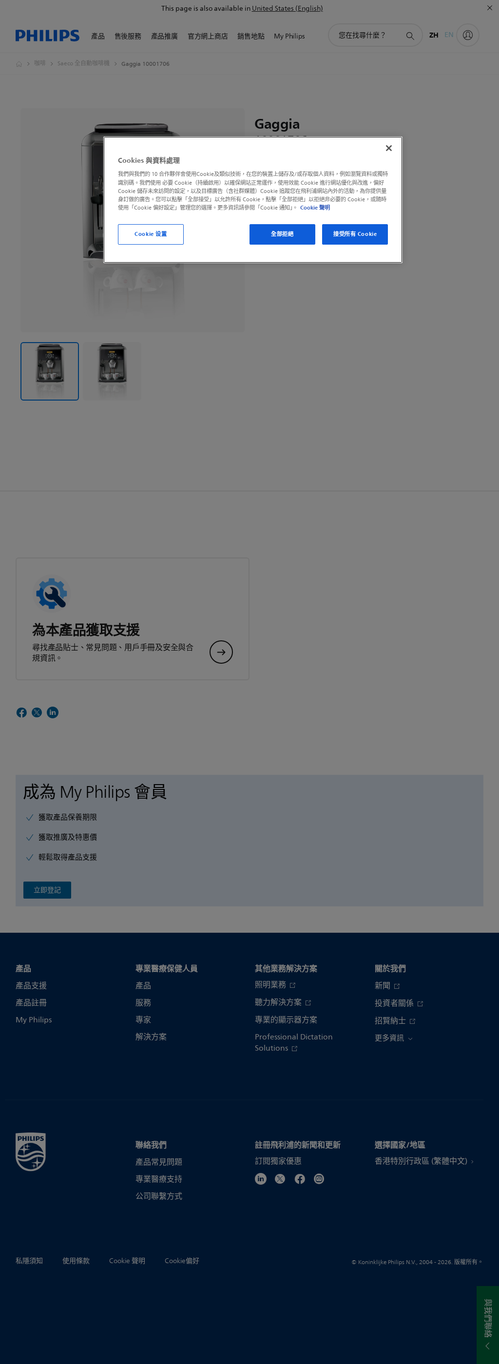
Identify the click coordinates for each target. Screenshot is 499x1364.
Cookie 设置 (150, 234)
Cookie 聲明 (315, 207)
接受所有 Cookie (355, 234)
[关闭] (389, 148)
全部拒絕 (282, 234)
